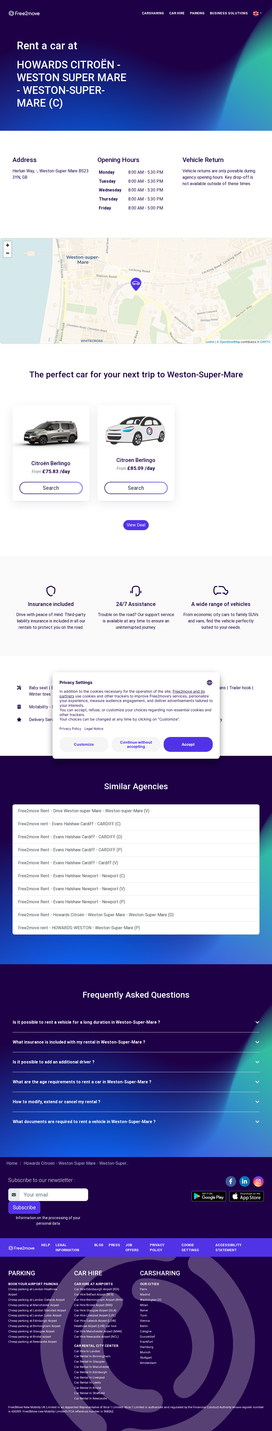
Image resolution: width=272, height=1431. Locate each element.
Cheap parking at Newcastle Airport (32, 1341)
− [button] (7, 253)
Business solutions (229, 13)
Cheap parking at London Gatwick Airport (36, 1300)
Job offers (132, 1247)
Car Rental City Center (96, 1346)
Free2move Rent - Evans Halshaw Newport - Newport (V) (71, 888)
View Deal (136, 524)
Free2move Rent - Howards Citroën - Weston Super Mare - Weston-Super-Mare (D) (96, 914)
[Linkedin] (244, 1181)
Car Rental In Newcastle (90, 1398)
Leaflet (210, 341)
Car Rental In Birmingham (92, 1356)
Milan (144, 1305)
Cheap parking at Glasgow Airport (31, 1331)
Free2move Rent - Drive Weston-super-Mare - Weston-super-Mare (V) (83, 810)
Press (114, 1245)
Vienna (145, 1321)
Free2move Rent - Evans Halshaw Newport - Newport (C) (71, 875)
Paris (143, 1289)
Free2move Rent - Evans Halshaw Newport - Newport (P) (71, 901)
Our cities (149, 1284)
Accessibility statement (228, 1247)
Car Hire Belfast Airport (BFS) (94, 1294)
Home (12, 1163)
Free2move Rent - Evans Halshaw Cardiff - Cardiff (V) (68, 862)
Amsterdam (148, 1363)
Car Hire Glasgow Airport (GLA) (95, 1310)
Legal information (67, 1247)
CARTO (265, 341)
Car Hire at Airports (93, 1284)
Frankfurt (146, 1341)
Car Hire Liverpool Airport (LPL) (95, 1315)
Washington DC (151, 1300)
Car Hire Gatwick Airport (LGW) (95, 1321)
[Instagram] (258, 1181)
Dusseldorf (147, 1336)
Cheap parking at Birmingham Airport (34, 1326)
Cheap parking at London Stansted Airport (37, 1310)
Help (45, 1245)
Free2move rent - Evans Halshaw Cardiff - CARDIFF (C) (69, 823)
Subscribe (24, 1207)
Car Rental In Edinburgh (90, 1372)
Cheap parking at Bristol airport (29, 1336)
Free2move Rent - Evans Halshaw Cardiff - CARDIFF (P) (70, 849)
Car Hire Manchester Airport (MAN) (98, 1331)
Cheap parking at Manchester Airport (33, 1305)
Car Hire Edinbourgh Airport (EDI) (96, 1289)
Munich (145, 1352)
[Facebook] (231, 1181)
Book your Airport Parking (33, 1284)
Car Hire (177, 13)
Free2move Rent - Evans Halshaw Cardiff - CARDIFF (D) (70, 836)
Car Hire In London (87, 1351)
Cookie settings (190, 1247)
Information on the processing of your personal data (48, 1220)
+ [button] (7, 245)
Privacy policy (157, 1247)
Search (51, 488)
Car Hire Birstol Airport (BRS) (93, 1305)
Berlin (144, 1326)
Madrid (145, 1294)
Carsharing (153, 13)
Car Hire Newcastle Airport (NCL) (96, 1336)
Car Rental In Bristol (87, 1388)
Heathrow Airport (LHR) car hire (95, 1326)
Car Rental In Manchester (91, 1367)
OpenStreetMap (230, 341)
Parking (197, 13)
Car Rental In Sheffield (89, 1393)
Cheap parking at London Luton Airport (34, 1315)
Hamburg (146, 1347)
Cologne (145, 1331)
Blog (98, 1245)
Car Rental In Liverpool (89, 1377)
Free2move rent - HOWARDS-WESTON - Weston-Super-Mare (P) (79, 927)
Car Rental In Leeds (87, 1382)
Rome (144, 1310)
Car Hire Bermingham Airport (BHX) (98, 1300)
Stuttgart (146, 1357)
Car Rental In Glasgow (89, 1361)
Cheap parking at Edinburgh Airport (32, 1321)
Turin (143, 1315)
